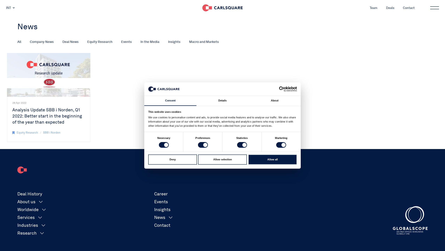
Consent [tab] (170, 100)
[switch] (203, 145)
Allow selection (222, 159)
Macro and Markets (204, 42)
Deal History (29, 193)
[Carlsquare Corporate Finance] (222, 7)
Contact (409, 8)
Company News (42, 42)
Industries (27, 225)
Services (26, 217)
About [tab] (274, 100)
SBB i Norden (51, 132)
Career (161, 193)
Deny (172, 159)
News (159, 217)
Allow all (272, 159)
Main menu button (434, 8)
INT (8, 8)
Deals (390, 8)
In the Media (149, 42)
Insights (174, 42)
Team (373, 8)
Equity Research (99, 42)
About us (26, 201)
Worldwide (28, 209)
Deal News (70, 42)
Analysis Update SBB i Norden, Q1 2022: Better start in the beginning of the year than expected (47, 116)
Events (126, 42)
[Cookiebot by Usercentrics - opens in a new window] (281, 89)
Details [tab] (222, 100)
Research (27, 233)
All (19, 42)
